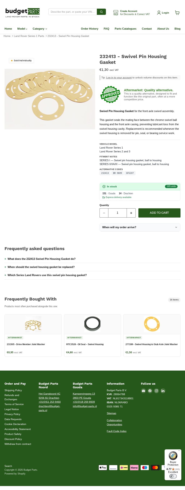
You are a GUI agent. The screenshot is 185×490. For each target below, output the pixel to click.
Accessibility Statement (18, 429)
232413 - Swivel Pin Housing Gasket (68, 36)
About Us (163, 28)
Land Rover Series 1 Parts (29, 36)
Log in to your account (119, 77)
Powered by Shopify (15, 473)
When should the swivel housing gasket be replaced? (41, 266)
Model (21, 28)
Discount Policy (13, 439)
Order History (89, 28)
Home (8, 28)
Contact (147, 28)
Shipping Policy (13, 390)
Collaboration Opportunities (114, 422)
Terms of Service (14, 404)
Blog (177, 28)
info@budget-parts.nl (85, 406)
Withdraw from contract (18, 443)
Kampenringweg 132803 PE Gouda (84, 395)
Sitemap (111, 413)
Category (39, 28)
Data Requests (13, 419)
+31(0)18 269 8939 (84, 401)
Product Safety (13, 434)
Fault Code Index (116, 431)
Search (8, 466)
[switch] (173, 476)
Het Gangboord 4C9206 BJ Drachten (49, 395)
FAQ (106, 28)
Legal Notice (12, 409)
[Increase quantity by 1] (131, 212)
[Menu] (179, 451)
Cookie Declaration (15, 424)
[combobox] (73, 12)
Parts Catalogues (125, 28)
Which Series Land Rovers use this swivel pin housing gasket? (47, 275)
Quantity (104, 205)
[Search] (101, 12)
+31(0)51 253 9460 (50, 401)
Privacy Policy (12, 414)
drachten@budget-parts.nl (49, 408)
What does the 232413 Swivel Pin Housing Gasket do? (42, 258)
